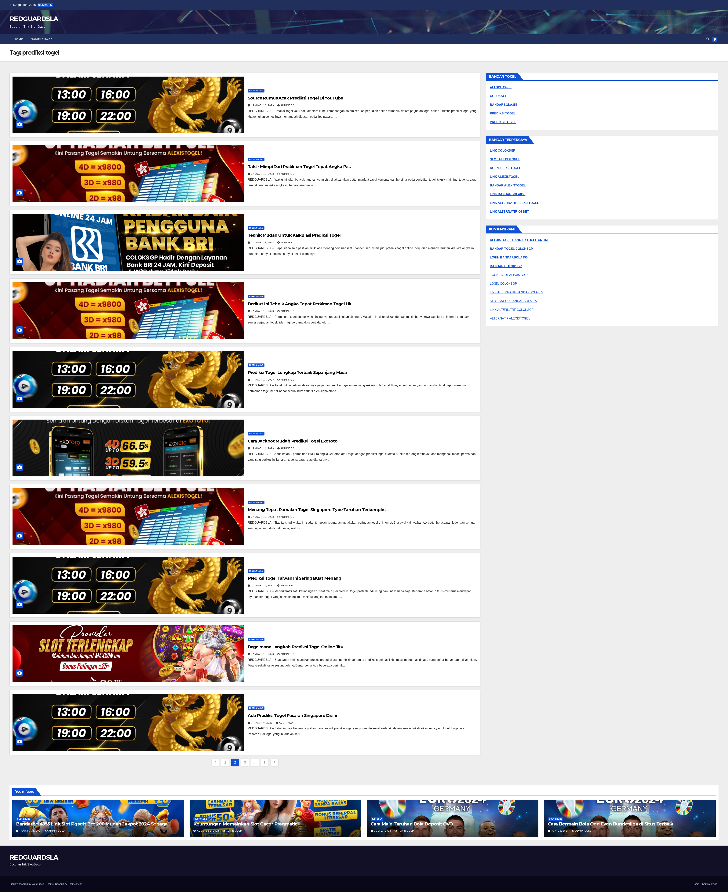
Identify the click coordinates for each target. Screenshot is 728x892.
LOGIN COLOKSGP (503, 283)
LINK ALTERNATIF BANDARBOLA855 (516, 292)
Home (18, 39)
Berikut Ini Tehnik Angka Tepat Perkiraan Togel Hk (299, 303)
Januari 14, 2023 (263, 379)
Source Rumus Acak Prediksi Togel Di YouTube (295, 98)
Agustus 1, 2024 (208, 830)
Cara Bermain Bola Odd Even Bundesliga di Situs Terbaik (610, 824)
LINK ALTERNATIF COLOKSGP (512, 309)
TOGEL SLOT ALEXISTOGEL (510, 274)
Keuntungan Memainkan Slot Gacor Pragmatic (245, 824)
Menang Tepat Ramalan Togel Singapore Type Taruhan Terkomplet (317, 509)
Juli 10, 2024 (383, 830)
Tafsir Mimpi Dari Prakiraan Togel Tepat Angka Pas (299, 166)
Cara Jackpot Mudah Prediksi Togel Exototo (292, 441)
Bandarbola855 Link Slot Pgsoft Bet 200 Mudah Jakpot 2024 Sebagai (92, 824)
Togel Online (256, 91)
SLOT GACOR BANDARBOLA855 (513, 301)
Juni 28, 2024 (560, 830)
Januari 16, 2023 (263, 311)
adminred (287, 105)
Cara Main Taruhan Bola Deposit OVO (412, 824)
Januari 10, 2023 (263, 654)
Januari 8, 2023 (262, 722)
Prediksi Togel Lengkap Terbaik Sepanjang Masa (297, 372)
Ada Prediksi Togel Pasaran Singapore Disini (292, 715)
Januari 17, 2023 (263, 242)
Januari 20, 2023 (263, 105)
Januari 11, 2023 (263, 585)
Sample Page (41, 39)
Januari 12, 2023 (263, 517)
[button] (707, 39)
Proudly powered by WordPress (27, 884)
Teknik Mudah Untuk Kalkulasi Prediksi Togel (294, 235)
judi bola (377, 819)
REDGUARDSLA (33, 19)
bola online (555, 819)
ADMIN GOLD (57, 830)
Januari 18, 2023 (263, 174)
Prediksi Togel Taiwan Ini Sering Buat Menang (294, 578)
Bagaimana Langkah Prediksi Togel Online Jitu (296, 646)
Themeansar (75, 884)
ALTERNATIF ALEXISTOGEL (510, 318)
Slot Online (23, 819)
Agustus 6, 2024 (31, 830)
